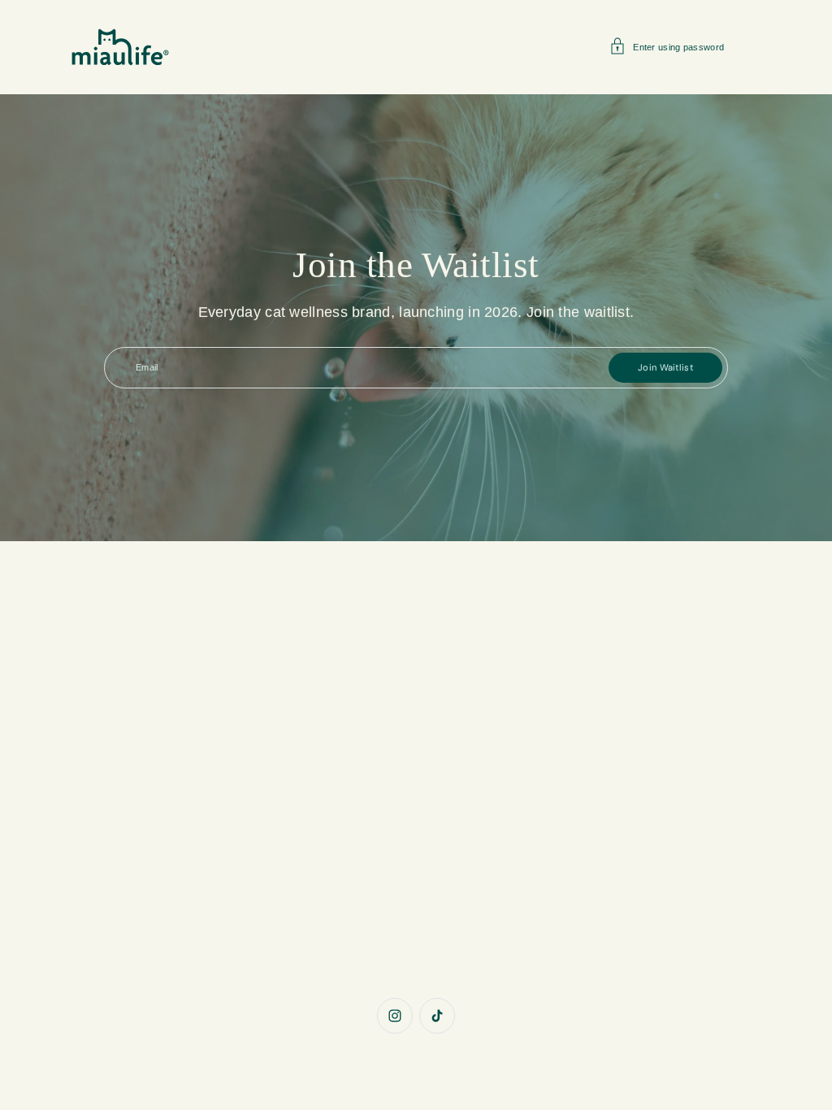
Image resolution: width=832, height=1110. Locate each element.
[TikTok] (437, 1016)
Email (147, 367)
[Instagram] (395, 1016)
